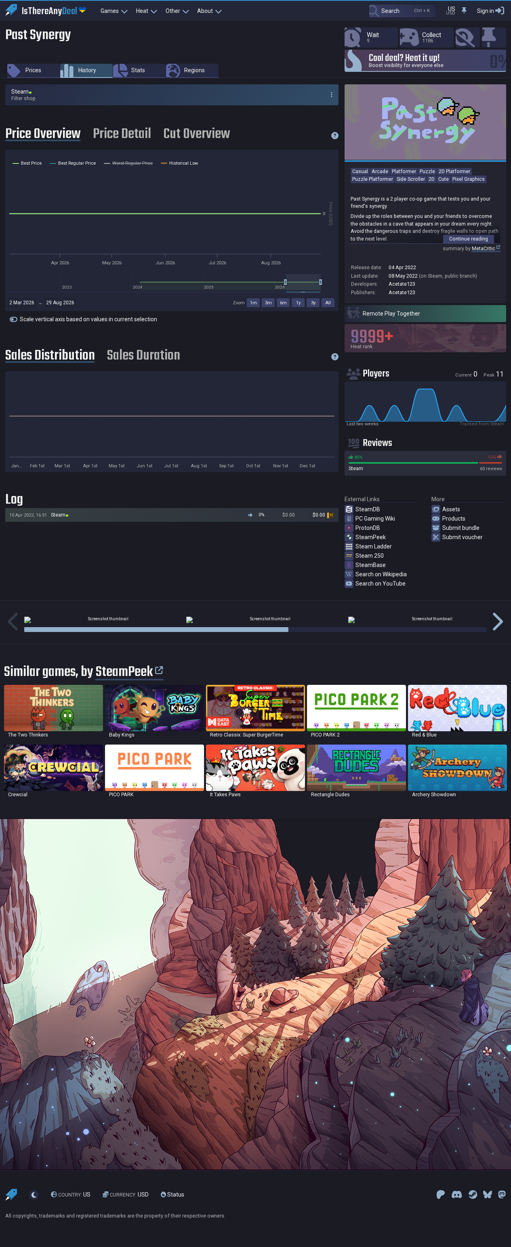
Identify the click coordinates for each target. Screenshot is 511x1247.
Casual (360, 171)
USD (129, 1195)
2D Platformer (454, 171)
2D (432, 179)
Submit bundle (460, 528)
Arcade (380, 171)
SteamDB (367, 509)
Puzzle (427, 171)
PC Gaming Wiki (375, 518)
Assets (451, 509)
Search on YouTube (380, 583)
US (74, 1195)
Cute (443, 179)
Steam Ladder (373, 546)
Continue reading (468, 239)
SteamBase (370, 565)
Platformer (404, 171)
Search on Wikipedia (381, 574)
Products (453, 518)
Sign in (485, 11)
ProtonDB (367, 528)
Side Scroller (411, 179)
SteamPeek (370, 537)
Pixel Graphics (468, 179)
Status (175, 1195)
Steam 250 (369, 555)
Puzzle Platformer (372, 179)
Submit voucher (462, 537)
